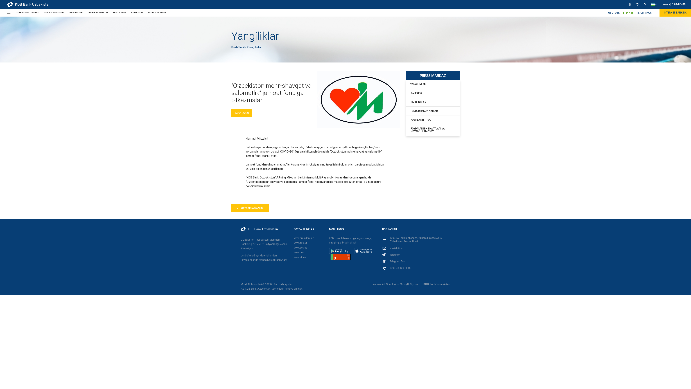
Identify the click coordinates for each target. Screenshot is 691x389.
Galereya (416, 93)
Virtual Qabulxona (157, 13)
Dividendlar (418, 102)
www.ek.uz (300, 257)
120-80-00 (674, 4)
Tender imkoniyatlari (424, 110)
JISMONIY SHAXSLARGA (54, 13)
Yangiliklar (418, 84)
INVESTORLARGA (76, 13)
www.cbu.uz (300, 242)
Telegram (395, 254)
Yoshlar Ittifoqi (421, 119)
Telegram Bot (397, 261)
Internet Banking (675, 12)
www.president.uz (304, 237)
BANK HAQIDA (137, 13)
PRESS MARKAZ (119, 13)
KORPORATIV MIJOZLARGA (28, 13)
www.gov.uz (300, 247)
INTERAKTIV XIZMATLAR (98, 13)
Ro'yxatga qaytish (252, 208)
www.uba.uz (301, 252)
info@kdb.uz (397, 248)
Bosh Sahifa (239, 47)
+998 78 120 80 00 (400, 268)
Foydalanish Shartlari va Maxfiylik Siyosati (427, 130)
